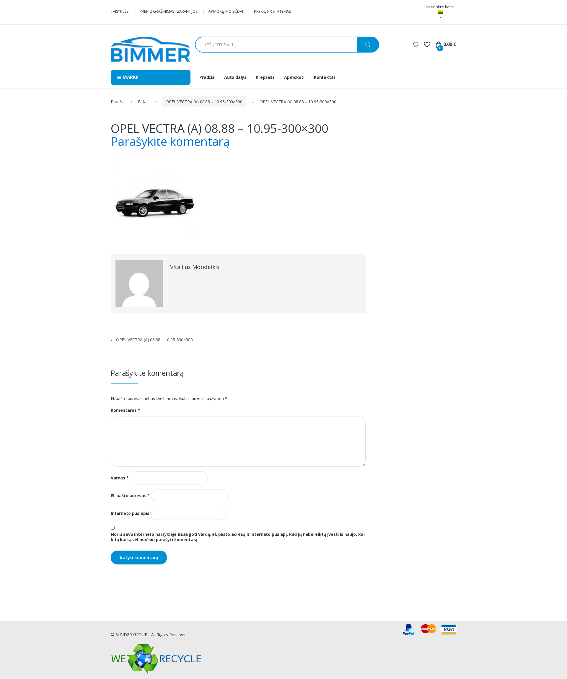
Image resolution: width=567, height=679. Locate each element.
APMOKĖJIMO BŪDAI (225, 11)
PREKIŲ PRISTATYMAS (272, 11)
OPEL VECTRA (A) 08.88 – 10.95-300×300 (204, 102)
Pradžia (207, 77)
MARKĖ (130, 77)
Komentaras (125, 410)
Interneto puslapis (130, 513)
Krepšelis (265, 77)
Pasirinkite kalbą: (440, 6)
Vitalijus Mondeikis (194, 267)
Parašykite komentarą (170, 141)
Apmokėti (294, 77)
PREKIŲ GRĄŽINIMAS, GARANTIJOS (169, 11)
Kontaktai (324, 77)
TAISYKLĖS (120, 11)
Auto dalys (235, 77)
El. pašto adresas (130, 495)
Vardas (120, 478)
